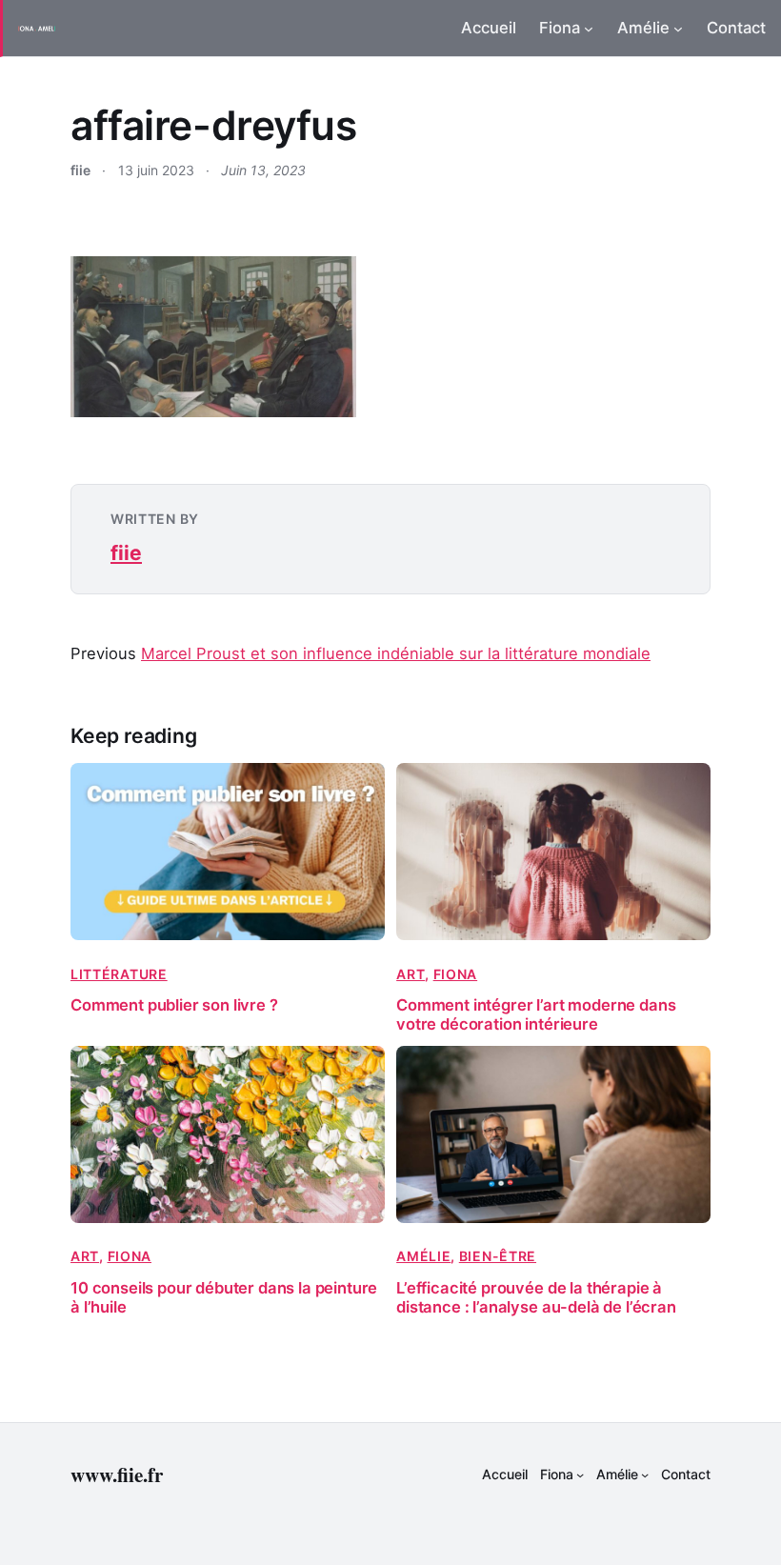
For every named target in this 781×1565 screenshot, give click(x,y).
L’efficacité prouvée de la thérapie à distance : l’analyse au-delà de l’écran (536, 1297)
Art (410, 974)
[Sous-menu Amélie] (678, 28)
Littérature (119, 974)
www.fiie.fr (116, 1474)
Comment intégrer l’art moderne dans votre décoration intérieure (535, 1014)
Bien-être (497, 1256)
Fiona (455, 974)
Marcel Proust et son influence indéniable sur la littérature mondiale (396, 653)
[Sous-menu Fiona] (588, 28)
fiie (126, 553)
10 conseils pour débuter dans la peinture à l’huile (223, 1297)
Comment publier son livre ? (174, 1005)
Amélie (423, 1256)
